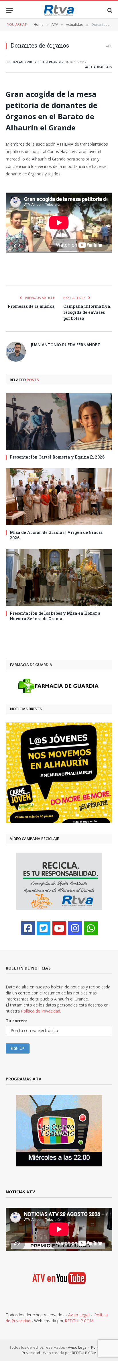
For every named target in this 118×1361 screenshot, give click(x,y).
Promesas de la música (31, 306)
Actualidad (95, 67)
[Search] (109, 10)
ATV (109, 67)
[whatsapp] (91, 928)
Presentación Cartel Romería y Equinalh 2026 (57, 457)
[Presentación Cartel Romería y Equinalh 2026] (59, 421)
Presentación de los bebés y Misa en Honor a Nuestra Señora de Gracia (55, 615)
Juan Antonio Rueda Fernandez (37, 62)
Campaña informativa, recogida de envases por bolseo (87, 312)
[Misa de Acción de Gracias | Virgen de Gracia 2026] (59, 496)
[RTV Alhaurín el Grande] (59, 10)
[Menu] (9, 10)
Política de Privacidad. (41, 1011)
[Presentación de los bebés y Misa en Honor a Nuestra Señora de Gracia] (59, 577)
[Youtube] (59, 928)
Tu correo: (16, 1020)
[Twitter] (43, 928)
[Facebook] (28, 928)
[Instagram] (75, 928)
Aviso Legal (78, 1314)
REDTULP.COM (79, 1320)
